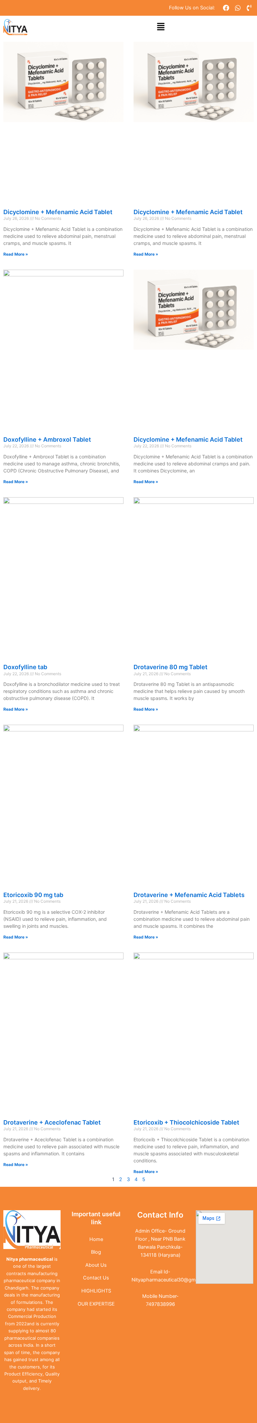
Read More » (15, 254)
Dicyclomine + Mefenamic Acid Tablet (57, 211)
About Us (96, 1265)
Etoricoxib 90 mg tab (33, 894)
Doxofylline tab (25, 667)
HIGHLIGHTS (96, 1291)
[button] (160, 27)
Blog (96, 1252)
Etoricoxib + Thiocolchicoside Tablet (186, 1122)
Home (96, 1239)
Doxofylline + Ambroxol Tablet (47, 439)
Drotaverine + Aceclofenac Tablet (52, 1122)
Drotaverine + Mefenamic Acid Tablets (189, 894)
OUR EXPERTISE (96, 1304)
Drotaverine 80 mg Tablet (170, 667)
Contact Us (96, 1278)
